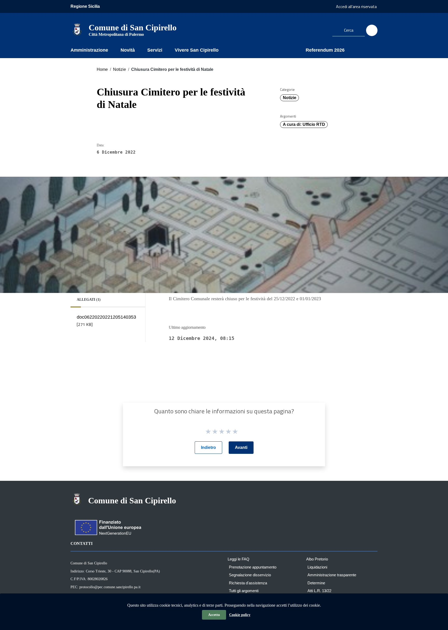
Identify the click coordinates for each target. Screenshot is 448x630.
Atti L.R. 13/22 (319, 590)
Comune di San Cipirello (133, 29)
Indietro (208, 447)
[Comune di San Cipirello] (77, 29)
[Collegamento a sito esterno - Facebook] (322, 29)
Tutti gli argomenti (243, 590)
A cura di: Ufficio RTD (304, 124)
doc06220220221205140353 (106, 320)
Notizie (119, 69)
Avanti (241, 447)
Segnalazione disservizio (250, 575)
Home (102, 69)
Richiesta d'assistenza (248, 583)
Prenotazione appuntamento (252, 567)
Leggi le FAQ (238, 559)
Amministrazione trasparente (331, 575)
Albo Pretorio (317, 559)
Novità (128, 50)
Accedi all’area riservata (356, 6)
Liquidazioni (317, 567)
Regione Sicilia (85, 6)
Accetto (214, 615)
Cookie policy (239, 615)
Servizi (154, 50)
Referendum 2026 (325, 50)
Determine (316, 583)
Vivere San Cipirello (197, 50)
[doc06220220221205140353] (106, 331)
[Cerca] (371, 30)
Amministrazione (89, 50)
